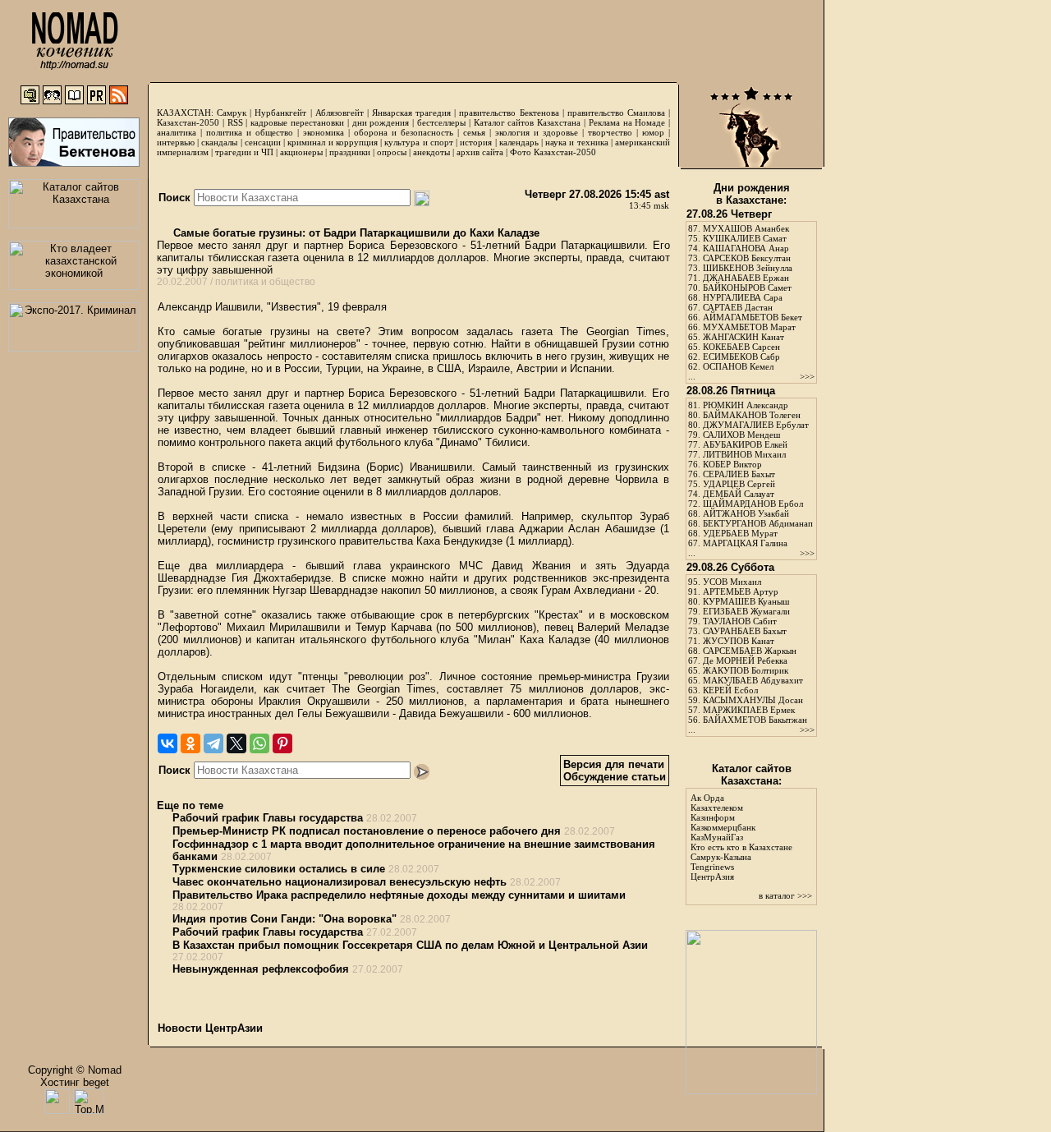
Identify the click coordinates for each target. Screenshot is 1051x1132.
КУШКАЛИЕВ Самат (745, 238)
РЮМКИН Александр (745, 405)
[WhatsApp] (259, 743)
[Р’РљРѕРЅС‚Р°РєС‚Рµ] (167, 743)
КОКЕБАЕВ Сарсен (741, 347)
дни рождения (381, 122)
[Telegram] (213, 743)
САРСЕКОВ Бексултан (747, 258)
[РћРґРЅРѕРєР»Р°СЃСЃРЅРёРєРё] (190, 743)
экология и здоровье (536, 132)
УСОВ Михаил (732, 582)
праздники (349, 152)
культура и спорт (418, 142)
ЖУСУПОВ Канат (738, 641)
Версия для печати (613, 764)
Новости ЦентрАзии (210, 1028)
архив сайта (480, 152)
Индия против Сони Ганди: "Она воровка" (284, 919)
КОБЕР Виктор (732, 464)
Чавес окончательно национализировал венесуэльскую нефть (339, 882)
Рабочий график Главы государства (267, 818)
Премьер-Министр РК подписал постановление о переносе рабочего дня (366, 831)
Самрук (231, 112)
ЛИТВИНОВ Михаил (744, 454)
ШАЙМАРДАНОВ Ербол (753, 503)
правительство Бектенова (508, 112)
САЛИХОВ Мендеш (741, 434)
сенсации (263, 142)
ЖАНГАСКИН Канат (743, 337)
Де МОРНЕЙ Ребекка (745, 660)
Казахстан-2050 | (192, 122)
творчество (610, 132)
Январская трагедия (411, 112)
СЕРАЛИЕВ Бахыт (739, 474)
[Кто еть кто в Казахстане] (751, 1090)
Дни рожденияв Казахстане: (752, 194)
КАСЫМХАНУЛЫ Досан (753, 700)
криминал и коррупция (332, 142)
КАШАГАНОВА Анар (746, 248)
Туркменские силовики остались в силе (278, 869)
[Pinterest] (282, 743)
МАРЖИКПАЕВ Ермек (749, 710)
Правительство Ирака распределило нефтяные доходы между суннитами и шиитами (399, 895)
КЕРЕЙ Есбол (730, 690)
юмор (653, 132)
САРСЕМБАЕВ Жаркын (749, 651)
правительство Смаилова (616, 112)
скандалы (219, 142)
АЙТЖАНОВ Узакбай (746, 513)
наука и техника (576, 142)
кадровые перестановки (297, 122)
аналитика (176, 132)
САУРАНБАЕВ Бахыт (745, 631)
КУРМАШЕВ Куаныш (746, 601)
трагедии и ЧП (244, 152)
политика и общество (249, 132)
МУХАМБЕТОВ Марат (749, 327)
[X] (236, 743)
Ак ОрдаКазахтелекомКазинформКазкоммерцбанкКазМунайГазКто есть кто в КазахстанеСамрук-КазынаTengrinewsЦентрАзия (741, 837)
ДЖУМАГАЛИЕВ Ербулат (756, 425)
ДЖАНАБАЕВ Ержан (746, 278)
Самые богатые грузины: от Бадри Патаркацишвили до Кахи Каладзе (354, 233)
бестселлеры (441, 122)
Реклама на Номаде (627, 122)
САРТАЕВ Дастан (738, 307)
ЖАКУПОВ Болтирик (745, 670)
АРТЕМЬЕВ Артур (740, 591)
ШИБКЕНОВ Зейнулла (747, 268)
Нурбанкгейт (280, 112)
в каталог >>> (785, 895)
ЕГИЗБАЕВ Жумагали (746, 611)
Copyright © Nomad (75, 1070)
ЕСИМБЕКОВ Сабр (741, 356)
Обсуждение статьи (614, 777)
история (476, 142)
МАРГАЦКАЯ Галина (745, 543)
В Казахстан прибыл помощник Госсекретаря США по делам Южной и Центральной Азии (410, 945)
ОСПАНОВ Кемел (738, 366)
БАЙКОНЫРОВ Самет (747, 287)
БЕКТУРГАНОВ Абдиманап (758, 523)
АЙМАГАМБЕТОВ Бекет (752, 317)
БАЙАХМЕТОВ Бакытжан (755, 720)
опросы (391, 152)
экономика (323, 132)
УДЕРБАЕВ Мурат (740, 533)
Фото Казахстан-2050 (553, 152)
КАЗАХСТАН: (185, 112)
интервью (176, 142)
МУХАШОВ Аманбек (746, 228)
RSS (235, 122)
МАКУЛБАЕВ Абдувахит (753, 680)
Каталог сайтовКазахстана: (752, 774)
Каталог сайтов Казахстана (527, 122)
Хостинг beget (74, 1082)
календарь (519, 142)
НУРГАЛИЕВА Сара (743, 297)
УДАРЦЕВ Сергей (739, 484)
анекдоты (431, 152)
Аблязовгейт (339, 112)
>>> (807, 376)
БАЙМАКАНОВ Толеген (752, 415)
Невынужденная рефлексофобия (260, 969)
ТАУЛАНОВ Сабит (740, 621)
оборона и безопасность (403, 132)
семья (474, 132)
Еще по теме (190, 805)
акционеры (301, 152)
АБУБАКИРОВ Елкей (745, 444)
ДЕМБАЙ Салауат (738, 494)
